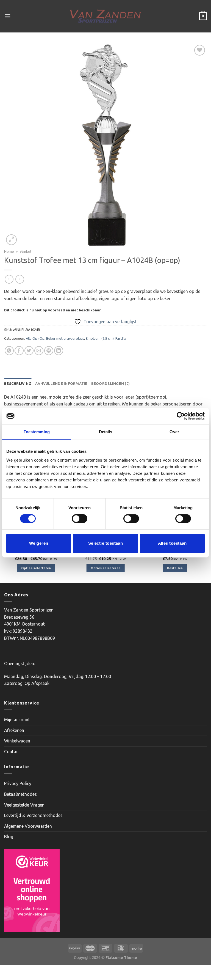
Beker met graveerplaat (65, 338)
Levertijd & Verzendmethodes (33, 815)
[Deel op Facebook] (19, 350)
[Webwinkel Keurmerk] (32, 890)
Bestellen (175, 568)
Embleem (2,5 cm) (100, 338)
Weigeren (38, 543)
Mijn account (17, 719)
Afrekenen (14, 730)
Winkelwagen (17, 740)
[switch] (79, 518)
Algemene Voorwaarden (28, 826)
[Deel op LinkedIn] (58, 350)
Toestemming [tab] (37, 431)
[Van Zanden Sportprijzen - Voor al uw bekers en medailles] (106, 16)
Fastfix (120, 338)
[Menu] (7, 16)
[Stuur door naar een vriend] (38, 350)
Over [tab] (174, 431)
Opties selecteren (36, 568)
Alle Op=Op (35, 338)
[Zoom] (11, 239)
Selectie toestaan (105, 543)
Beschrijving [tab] (17, 383)
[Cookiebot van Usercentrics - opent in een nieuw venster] (181, 416)
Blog (8, 836)
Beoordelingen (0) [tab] (110, 383)
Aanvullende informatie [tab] (61, 383)
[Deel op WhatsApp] (9, 350)
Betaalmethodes (20, 794)
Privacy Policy (17, 783)
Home (9, 251)
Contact (12, 751)
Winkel (25, 251)
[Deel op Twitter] (29, 350)
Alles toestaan (172, 543)
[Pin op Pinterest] (48, 350)
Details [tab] (105, 431)
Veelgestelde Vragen (24, 804)
